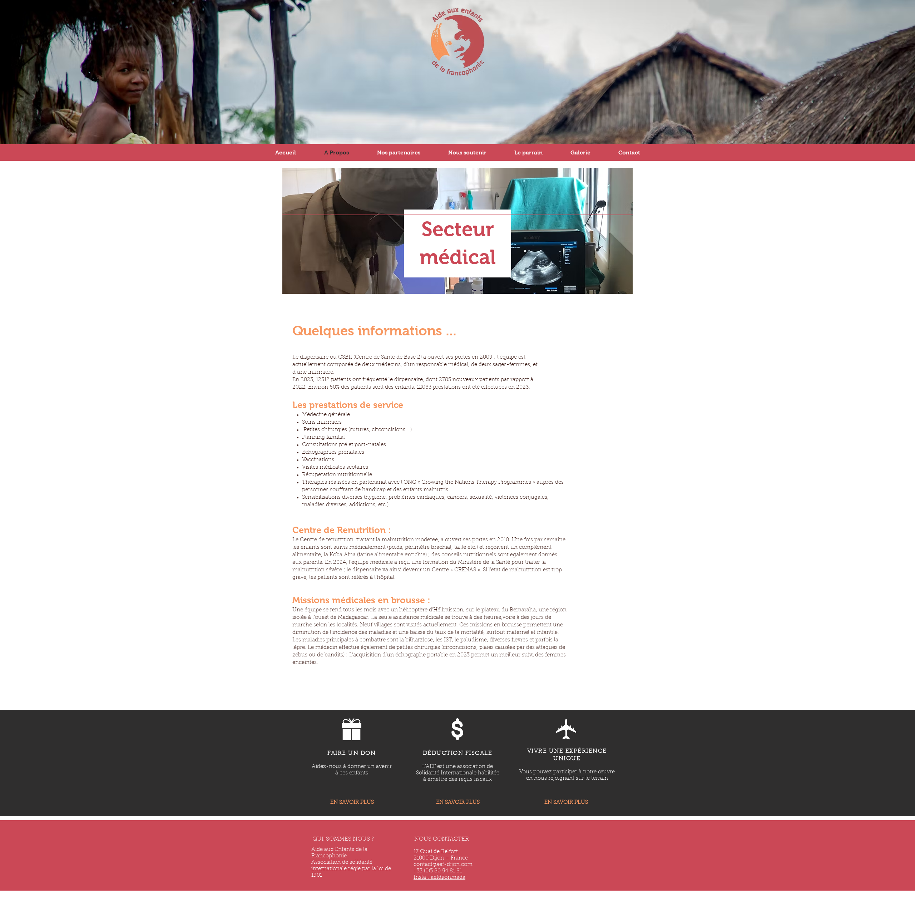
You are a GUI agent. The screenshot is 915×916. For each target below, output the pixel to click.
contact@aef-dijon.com (443, 864)
